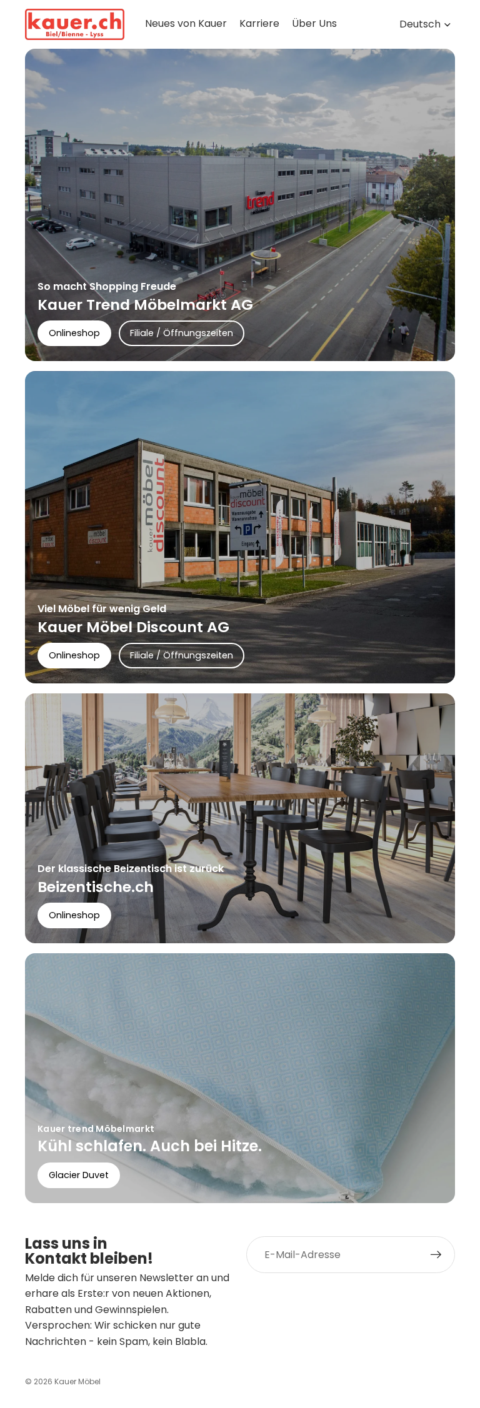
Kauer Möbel (77, 1381)
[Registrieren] (436, 1255)
